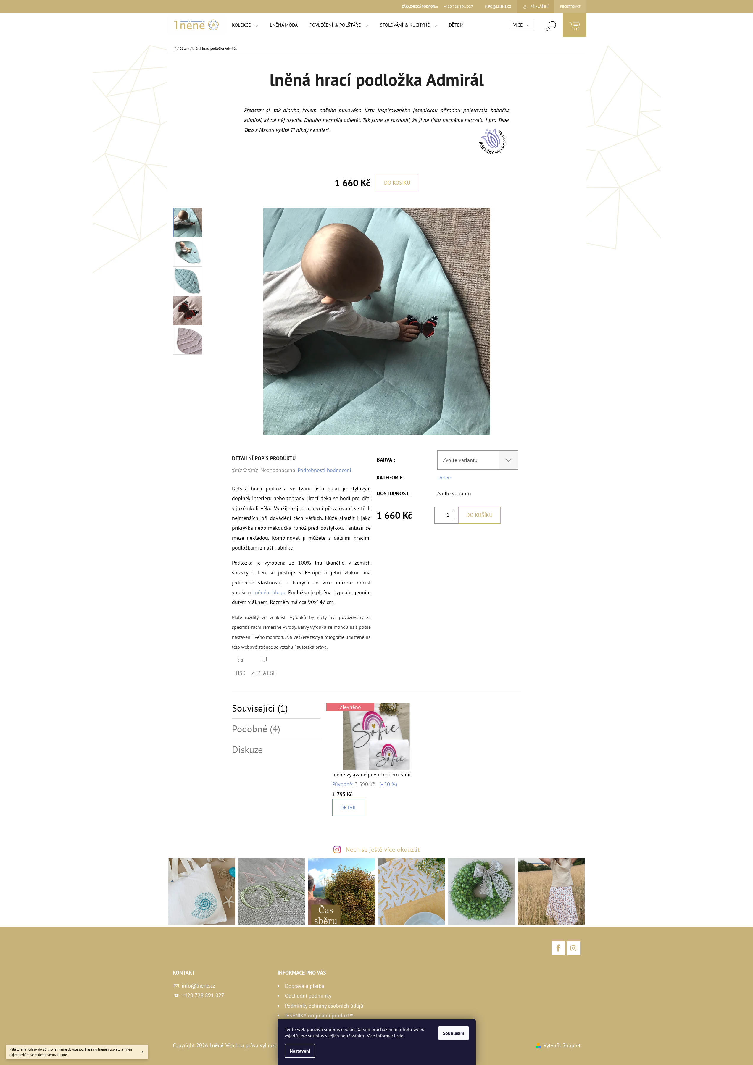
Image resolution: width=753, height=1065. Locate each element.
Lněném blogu (269, 592)
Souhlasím (453, 1033)
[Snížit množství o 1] (454, 519)
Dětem (444, 477)
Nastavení (300, 1051)
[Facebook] (558, 948)
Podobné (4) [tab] (256, 729)
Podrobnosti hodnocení (324, 470)
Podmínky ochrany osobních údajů (324, 1005)
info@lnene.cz (198, 985)
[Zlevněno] (376, 735)
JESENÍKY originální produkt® (319, 1015)
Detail (348, 807)
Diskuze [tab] (247, 749)
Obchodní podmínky (308, 995)
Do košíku (397, 182)
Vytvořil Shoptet (562, 1045)
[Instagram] (573, 948)
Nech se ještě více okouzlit (383, 849)
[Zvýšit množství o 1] (454, 511)
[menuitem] (245, 25)
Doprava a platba (304, 985)
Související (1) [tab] (260, 708)
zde (399, 1036)
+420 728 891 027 (203, 995)
